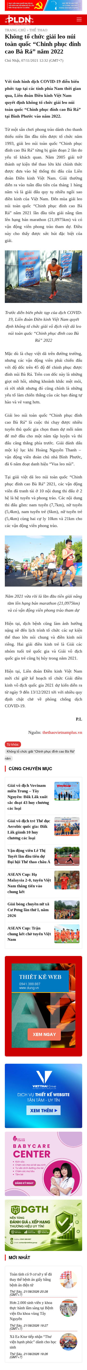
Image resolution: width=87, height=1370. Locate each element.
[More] (67, 69)
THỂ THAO (38, 30)
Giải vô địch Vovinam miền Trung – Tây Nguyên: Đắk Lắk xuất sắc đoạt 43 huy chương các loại (28, 797)
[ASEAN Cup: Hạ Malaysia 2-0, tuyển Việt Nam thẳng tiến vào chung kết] (67, 880)
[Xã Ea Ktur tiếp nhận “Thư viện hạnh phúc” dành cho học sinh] (68, 1342)
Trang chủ (15, 30)
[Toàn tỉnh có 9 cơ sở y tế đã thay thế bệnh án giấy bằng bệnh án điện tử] (68, 1279)
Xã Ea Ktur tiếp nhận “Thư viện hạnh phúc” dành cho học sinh (33, 1342)
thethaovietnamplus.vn (62, 732)
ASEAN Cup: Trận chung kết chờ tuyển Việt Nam (29, 934)
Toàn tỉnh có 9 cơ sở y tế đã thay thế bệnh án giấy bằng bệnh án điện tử (31, 1279)
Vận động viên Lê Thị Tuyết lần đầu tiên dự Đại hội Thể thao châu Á (28, 856)
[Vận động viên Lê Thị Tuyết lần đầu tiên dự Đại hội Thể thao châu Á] (67, 856)
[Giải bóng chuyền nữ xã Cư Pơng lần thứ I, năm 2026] (67, 909)
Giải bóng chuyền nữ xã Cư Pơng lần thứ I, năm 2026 (28, 910)
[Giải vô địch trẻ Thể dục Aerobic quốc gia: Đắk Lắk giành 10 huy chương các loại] (67, 826)
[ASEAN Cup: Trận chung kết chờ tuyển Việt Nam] (67, 933)
